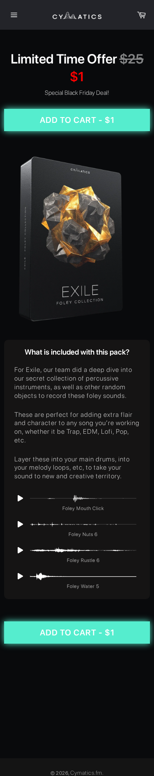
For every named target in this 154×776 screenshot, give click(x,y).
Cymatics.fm (86, 772)
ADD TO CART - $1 (77, 120)
